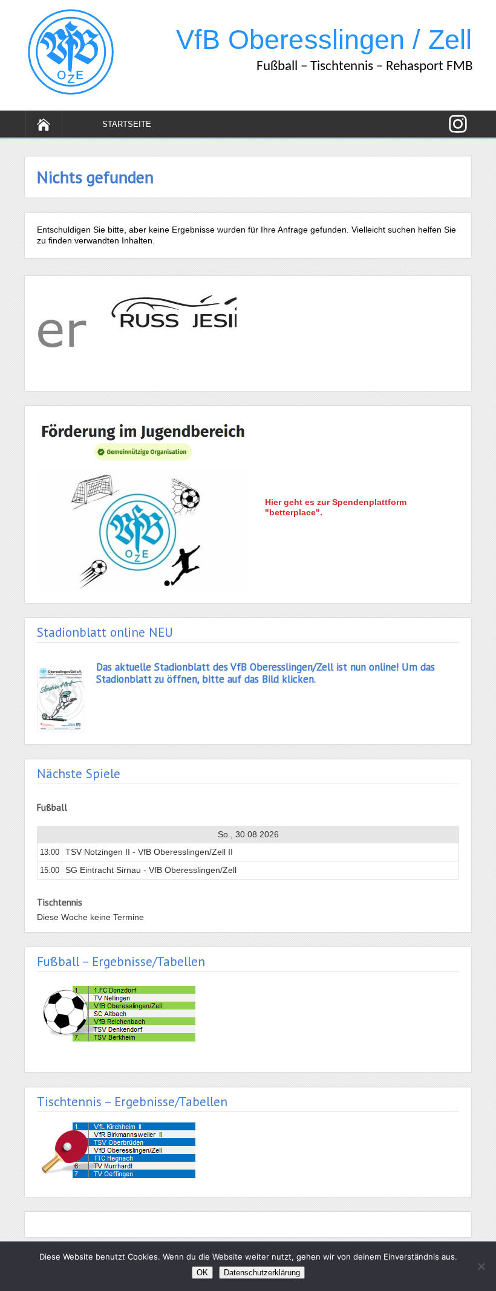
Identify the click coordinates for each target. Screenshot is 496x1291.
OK (202, 1272)
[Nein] (481, 1266)
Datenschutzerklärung (262, 1272)
